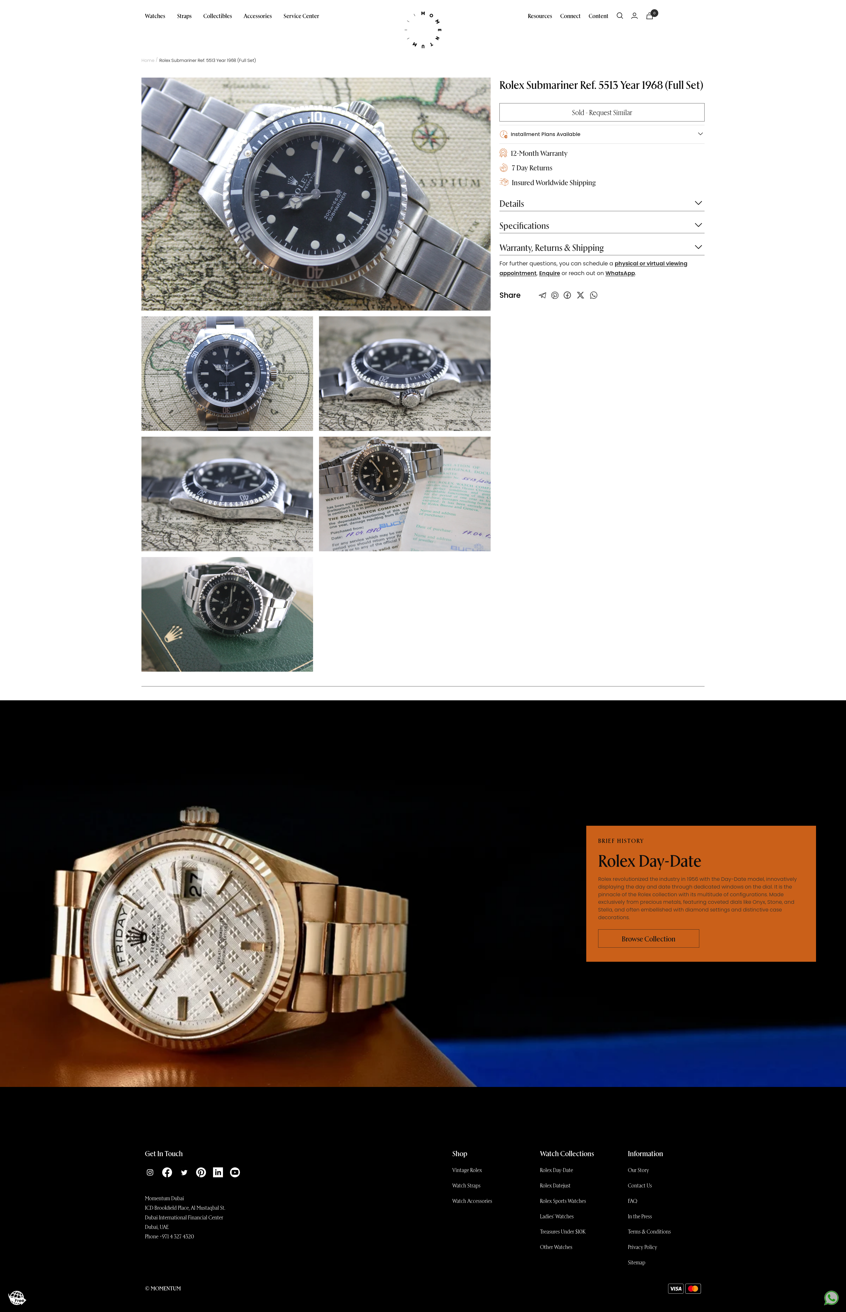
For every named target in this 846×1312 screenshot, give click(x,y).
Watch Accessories (472, 1200)
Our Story (638, 1170)
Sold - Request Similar (602, 112)
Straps (184, 15)
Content (599, 15)
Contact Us (640, 1185)
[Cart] (649, 15)
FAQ (632, 1200)
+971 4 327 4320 (177, 1236)
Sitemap (636, 1262)
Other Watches (556, 1246)
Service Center (301, 15)
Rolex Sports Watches (563, 1200)
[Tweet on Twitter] (542, 295)
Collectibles (217, 15)
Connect (570, 15)
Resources (540, 15)
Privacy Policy (642, 1246)
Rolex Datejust (555, 1185)
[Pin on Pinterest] (554, 295)
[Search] (620, 15)
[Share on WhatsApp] (593, 295)
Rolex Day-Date (556, 1170)
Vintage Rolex (467, 1170)
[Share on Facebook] (567, 295)
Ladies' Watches (557, 1216)
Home (147, 60)
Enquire (549, 273)
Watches (155, 15)
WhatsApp (620, 273)
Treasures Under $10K (563, 1231)
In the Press (640, 1216)
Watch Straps (466, 1185)
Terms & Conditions (649, 1231)
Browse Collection (648, 938)
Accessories (258, 15)
